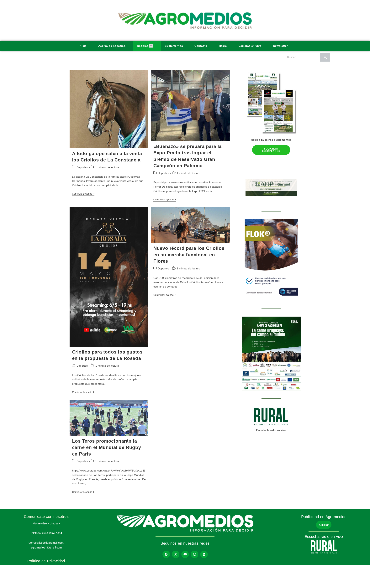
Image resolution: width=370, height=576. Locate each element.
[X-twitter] (175, 554)
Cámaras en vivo (250, 45)
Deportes (82, 167)
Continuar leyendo (83, 193)
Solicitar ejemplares (271, 149)
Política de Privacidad (46, 561)
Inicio (83, 45)
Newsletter (280, 45)
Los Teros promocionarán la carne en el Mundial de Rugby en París (106, 447)
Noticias (142, 45)
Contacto (200, 45)
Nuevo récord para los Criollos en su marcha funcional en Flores (188, 255)
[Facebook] (166, 554)
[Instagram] (194, 554)
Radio (223, 45)
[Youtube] (185, 554)
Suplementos (174, 45)
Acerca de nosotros (111, 45)
